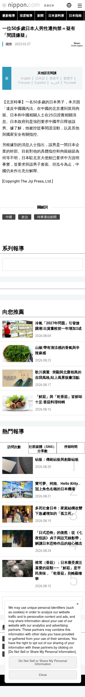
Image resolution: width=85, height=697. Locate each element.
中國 (9, 217)
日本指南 (75, 15)
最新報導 (8, 15)
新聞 (40, 15)
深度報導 (26, 15)
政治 (25, 217)
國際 (9, 44)
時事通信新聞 (46, 217)
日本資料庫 (56, 15)
